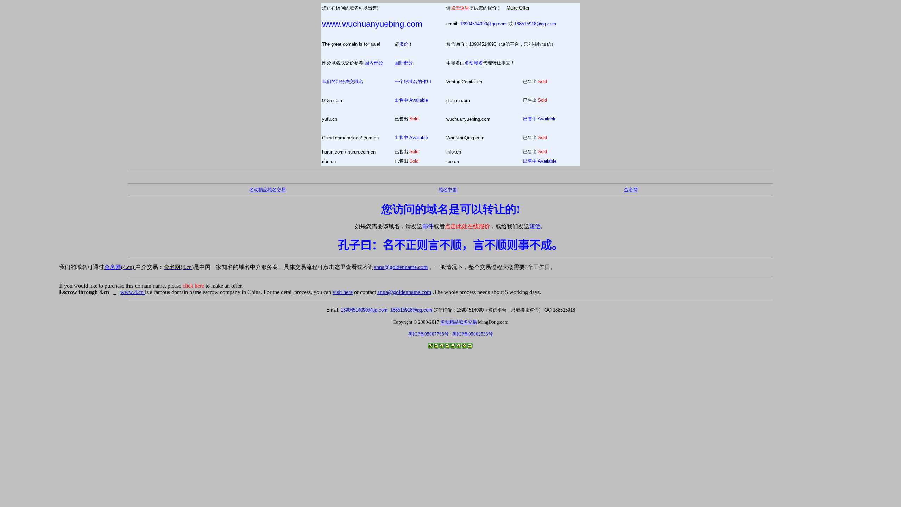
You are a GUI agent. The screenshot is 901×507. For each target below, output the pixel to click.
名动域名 (474, 62)
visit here (343, 292)
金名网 (120, 267)
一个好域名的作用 (413, 81)
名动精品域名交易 (267, 189)
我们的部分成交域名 (342, 81)
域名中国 (448, 189)
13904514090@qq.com (483, 23)
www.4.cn (132, 292)
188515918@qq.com (535, 23)
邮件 (428, 226)
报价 (403, 44)
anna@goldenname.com (401, 267)
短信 (535, 226)
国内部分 (374, 62)
